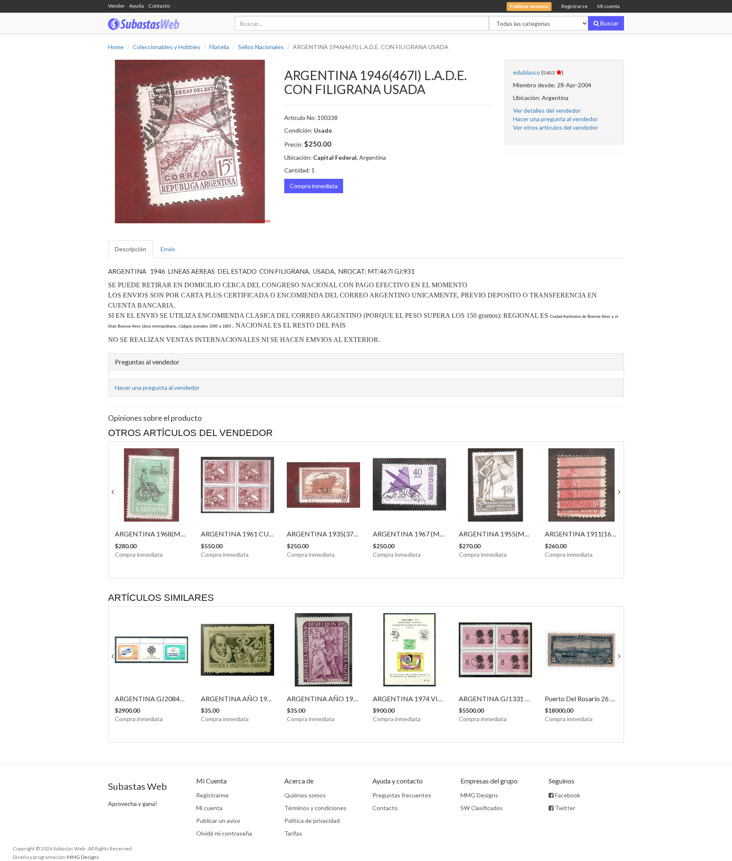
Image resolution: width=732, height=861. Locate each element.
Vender (116, 6)
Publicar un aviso (218, 820)
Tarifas (293, 833)
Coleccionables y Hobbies (166, 46)
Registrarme (212, 795)
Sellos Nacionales (261, 46)
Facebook (567, 795)
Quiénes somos (305, 795)
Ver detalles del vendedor (547, 110)
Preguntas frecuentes (401, 795)
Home (116, 46)
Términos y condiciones (315, 807)
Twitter (564, 807)
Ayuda (136, 6)
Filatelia (219, 46)
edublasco (526, 72)
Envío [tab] (168, 249)
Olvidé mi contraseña (224, 833)
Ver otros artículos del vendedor (555, 127)
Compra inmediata (314, 185)
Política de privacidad (312, 820)
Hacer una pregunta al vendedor (555, 118)
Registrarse (574, 6)
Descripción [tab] (130, 249)
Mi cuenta (608, 6)
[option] (190, 141)
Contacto (159, 6)
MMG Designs (479, 795)
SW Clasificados (481, 807)
